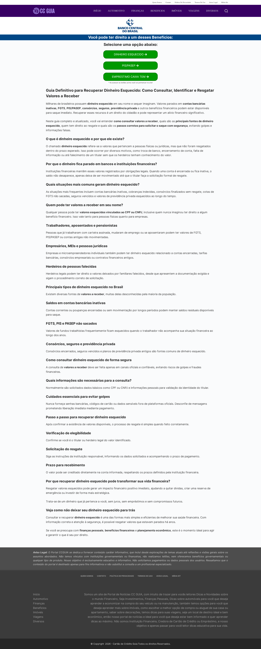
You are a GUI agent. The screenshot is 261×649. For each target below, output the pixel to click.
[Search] (226, 11)
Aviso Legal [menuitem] (213, 2)
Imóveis (38, 612)
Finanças (39, 603)
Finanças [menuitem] (137, 10)
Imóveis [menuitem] (177, 10)
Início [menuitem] (97, 10)
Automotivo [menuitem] (116, 10)
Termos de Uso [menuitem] (200, 2)
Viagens (38, 616)
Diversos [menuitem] (212, 10)
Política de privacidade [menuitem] (183, 2)
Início (36, 594)
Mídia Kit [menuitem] (224, 2)
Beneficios (39, 607)
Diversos (38, 621)
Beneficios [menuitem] (158, 10)
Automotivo (40, 598)
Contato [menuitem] (168, 2)
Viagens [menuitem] (193, 10)
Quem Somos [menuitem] (157, 2)
